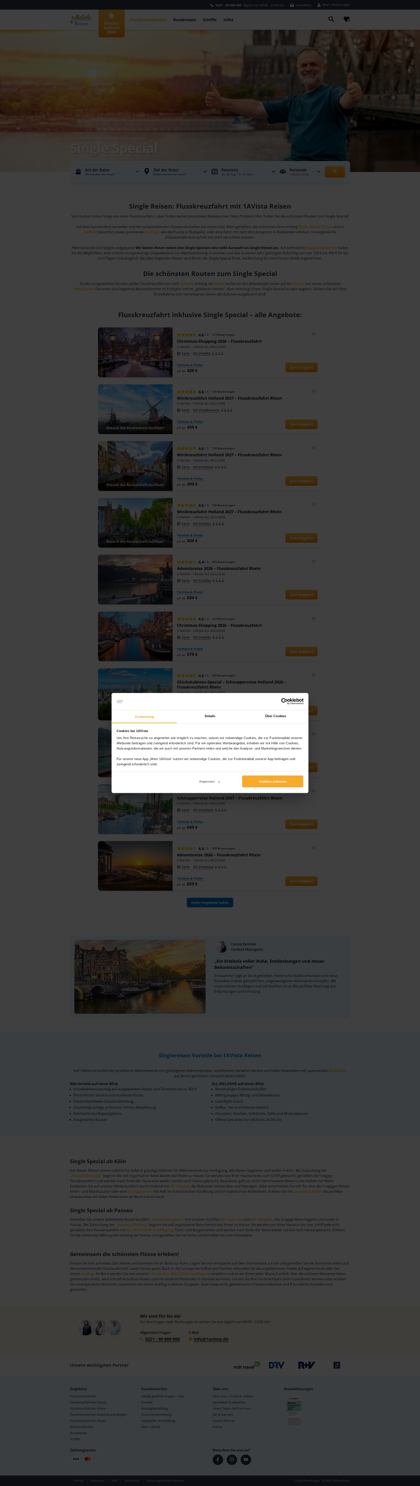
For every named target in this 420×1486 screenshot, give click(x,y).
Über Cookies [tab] (275, 716)
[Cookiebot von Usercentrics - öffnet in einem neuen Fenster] (284, 701)
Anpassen (207, 781)
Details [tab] (210, 716)
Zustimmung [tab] (144, 716)
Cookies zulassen (272, 781)
